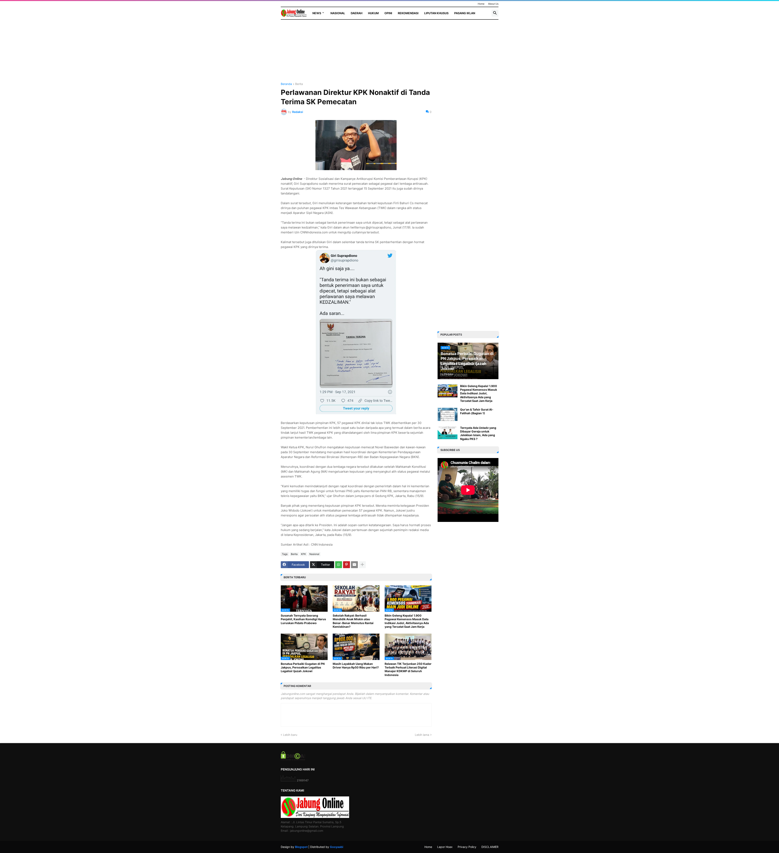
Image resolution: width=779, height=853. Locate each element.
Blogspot (301, 847)
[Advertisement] (356, 54)
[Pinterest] (346, 564)
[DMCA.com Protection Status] (293, 759)
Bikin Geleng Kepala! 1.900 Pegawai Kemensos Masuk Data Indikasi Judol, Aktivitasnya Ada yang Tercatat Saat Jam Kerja (407, 621)
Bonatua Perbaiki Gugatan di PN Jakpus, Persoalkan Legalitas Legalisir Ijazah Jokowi (303, 667)
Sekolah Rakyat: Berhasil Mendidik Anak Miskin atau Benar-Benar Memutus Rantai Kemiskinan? (353, 621)
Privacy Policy (467, 847)
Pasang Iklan (464, 13)
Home (481, 3)
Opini (388, 13)
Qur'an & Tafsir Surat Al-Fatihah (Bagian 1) (476, 411)
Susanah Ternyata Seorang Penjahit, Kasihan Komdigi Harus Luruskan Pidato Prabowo (303, 619)
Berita (299, 84)
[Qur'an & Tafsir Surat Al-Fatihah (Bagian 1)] (447, 414)
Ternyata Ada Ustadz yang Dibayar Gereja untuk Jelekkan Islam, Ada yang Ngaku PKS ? (478, 433)
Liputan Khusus (436, 13)
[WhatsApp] (338, 564)
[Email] (354, 564)
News (316, 13)
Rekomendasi (408, 13)
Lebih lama (422, 734)
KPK (303, 554)
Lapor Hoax (445, 847)
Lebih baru (290, 734)
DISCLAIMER (489, 847)
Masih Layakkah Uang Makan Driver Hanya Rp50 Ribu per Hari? (356, 665)
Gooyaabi (336, 847)
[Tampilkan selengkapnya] (362, 564)
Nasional (337, 13)
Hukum (373, 13)
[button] (495, 13)
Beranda (286, 84)
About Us (493, 3)
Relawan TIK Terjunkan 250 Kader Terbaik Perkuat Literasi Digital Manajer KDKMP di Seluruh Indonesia (408, 669)
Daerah (356, 13)
